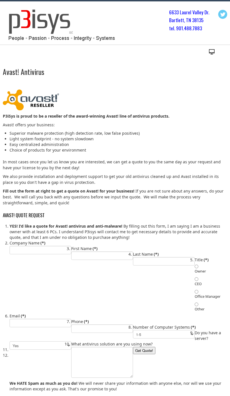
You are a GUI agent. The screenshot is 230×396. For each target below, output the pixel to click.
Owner (200, 271)
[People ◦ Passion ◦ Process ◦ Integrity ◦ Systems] (61, 24)
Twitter (222, 14)
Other (199, 309)
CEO (198, 283)
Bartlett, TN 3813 (185, 20)
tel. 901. (176, 28)
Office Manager (207, 296)
